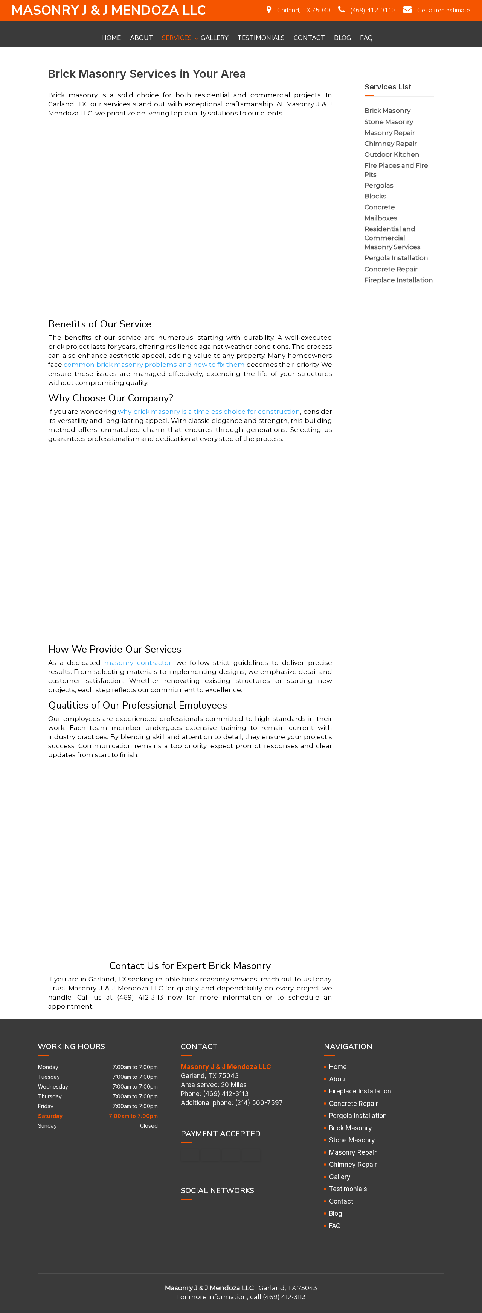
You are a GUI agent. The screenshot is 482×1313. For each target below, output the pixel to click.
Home (111, 37)
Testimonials (261, 37)
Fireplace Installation (360, 1091)
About (141, 37)
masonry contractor (137, 662)
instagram (215, 1212)
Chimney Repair (353, 1164)
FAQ (366, 37)
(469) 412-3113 (373, 10)
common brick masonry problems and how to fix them (154, 364)
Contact (309, 37)
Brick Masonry (350, 1128)
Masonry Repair (353, 1152)
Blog (342, 37)
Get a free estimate (443, 10)
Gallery (214, 37)
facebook (187, 1212)
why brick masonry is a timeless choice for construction (209, 411)
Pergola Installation (358, 1115)
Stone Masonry (352, 1140)
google (201, 1212)
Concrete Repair (353, 1103)
